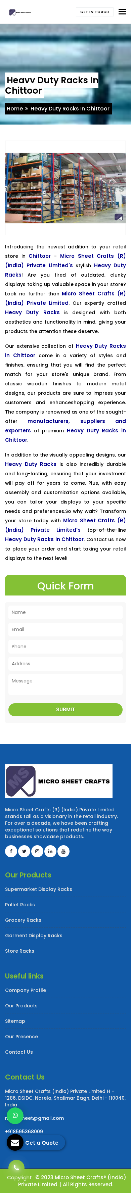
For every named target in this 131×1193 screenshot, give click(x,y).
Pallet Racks (20, 904)
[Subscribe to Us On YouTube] (63, 851)
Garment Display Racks (33, 935)
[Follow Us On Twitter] (24, 851)
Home (15, 108)
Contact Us (19, 1052)
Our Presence (21, 1036)
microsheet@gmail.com (34, 1118)
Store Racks (19, 951)
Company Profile (25, 990)
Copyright (19, 1177)
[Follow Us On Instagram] (37, 851)
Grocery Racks (23, 920)
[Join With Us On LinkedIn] (50, 851)
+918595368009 (24, 1131)
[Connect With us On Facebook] (11, 851)
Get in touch (94, 11)
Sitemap (15, 1021)
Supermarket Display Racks (38, 889)
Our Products (21, 1005)
